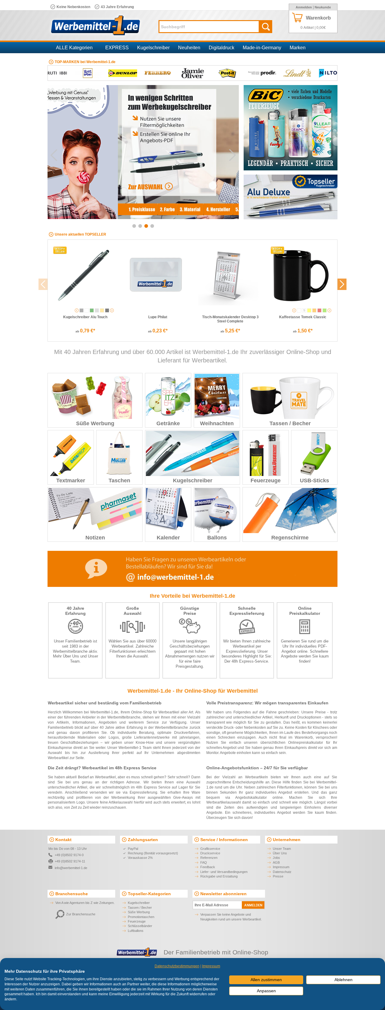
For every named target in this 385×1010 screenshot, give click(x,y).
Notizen (95, 538)
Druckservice (210, 853)
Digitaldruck (221, 47)
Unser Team (282, 848)
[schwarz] (107, 310)
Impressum (281, 867)
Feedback (207, 867)
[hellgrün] (324, 310)
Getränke (168, 423)
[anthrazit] (81, 310)
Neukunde (323, 7)
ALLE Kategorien (74, 47)
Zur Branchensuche (80, 914)
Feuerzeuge (266, 481)
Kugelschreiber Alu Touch (85, 317)
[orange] (314, 310)
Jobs (276, 857)
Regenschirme (290, 538)
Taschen (119, 481)
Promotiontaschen (141, 917)
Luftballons (135, 930)
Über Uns (71, 656)
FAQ (203, 862)
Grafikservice (210, 848)
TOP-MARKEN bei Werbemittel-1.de (85, 62)
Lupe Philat (157, 317)
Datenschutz (282, 872)
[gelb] (309, 310)
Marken (298, 47)
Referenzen (208, 857)
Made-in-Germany (262, 47)
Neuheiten (189, 47)
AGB (276, 862)
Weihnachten (217, 423)
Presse (278, 876)
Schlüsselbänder (140, 926)
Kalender (168, 538)
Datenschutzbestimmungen (177, 966)
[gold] (102, 310)
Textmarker (70, 481)
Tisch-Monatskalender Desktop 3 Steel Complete (230, 319)
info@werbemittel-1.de (71, 868)
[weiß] (87, 310)
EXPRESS (117, 47)
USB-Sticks (314, 481)
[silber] (97, 310)
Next (232, 155)
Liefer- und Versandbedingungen (224, 872)
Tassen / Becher (290, 423)
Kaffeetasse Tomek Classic (302, 317)
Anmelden (304, 7)
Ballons (217, 538)
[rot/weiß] (319, 310)
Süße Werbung (95, 423)
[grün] (92, 310)
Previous (54, 155)
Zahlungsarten (143, 839)
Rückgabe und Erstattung (219, 876)
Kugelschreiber (153, 47)
